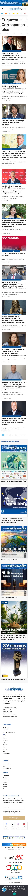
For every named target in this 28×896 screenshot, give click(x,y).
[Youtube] (24, 826)
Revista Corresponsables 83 (9, 560)
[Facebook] (6, 826)
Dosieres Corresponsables (7, 250)
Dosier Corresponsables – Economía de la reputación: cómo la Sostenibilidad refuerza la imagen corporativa (14, 637)
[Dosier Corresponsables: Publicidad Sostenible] (14, 243)
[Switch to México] (21, 13)
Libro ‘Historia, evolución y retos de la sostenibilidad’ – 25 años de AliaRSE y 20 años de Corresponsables (12, 520)
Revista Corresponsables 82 (9, 597)
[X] (12, 826)
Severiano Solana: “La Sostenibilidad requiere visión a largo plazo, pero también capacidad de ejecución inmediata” (14, 421)
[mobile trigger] (3, 9)
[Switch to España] (6, 13)
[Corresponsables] (14, 8)
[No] (26, 890)
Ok (14, 893)
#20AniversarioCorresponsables (8, 51)
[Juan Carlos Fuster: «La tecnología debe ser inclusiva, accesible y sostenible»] (14, 111)
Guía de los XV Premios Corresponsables (13, 679)
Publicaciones (16, 250)
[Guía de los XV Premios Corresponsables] (14, 660)
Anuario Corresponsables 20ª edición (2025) (14, 481)
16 (16, 435)
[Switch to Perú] (25, 13)
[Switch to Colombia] (14, 13)
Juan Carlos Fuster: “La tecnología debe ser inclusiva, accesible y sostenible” (13, 122)
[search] (21, 9)
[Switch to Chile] (10, 13)
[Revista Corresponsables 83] (14, 542)
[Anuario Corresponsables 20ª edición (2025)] (14, 462)
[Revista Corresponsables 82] (14, 580)
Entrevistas (18, 51)
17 (20, 435)
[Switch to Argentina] (2, 13)
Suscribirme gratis (14, 818)
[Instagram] (17, 826)
